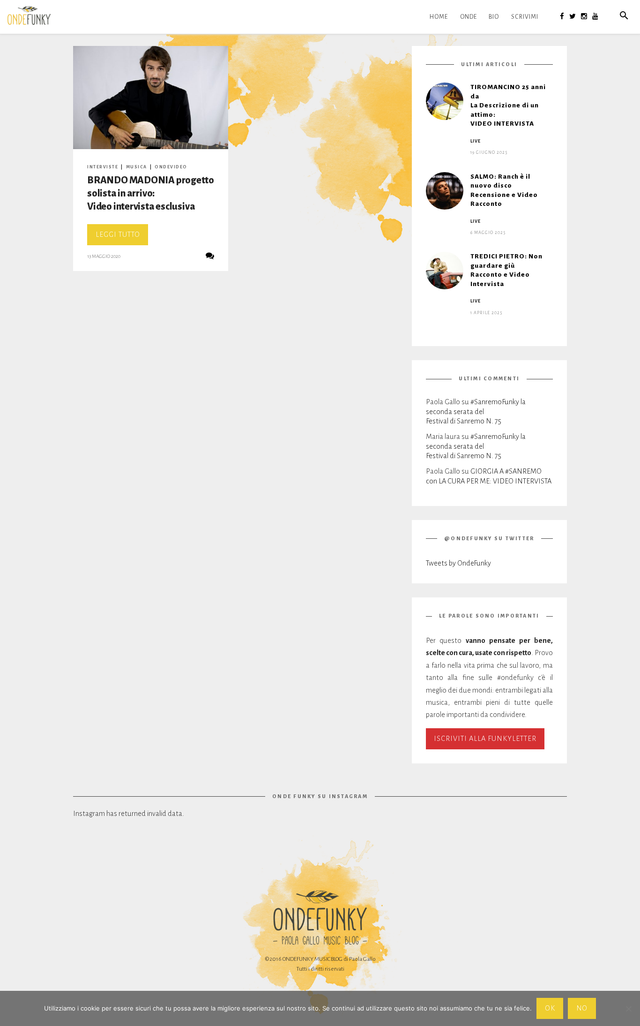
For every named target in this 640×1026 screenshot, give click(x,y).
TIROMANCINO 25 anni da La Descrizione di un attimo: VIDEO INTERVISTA (508, 105)
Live (475, 141)
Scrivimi (524, 17)
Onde (468, 17)
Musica (136, 167)
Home (439, 17)
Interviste (102, 167)
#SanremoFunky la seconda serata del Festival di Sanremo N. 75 (476, 411)
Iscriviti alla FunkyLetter (485, 738)
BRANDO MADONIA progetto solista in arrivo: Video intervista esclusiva (150, 193)
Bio (494, 17)
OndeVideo (171, 167)
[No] (628, 1008)
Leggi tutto (122, 237)
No (582, 1008)
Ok (550, 1008)
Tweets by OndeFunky (458, 563)
